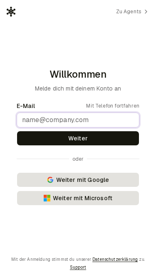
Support (78, 267)
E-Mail (26, 106)
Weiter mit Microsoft (82, 198)
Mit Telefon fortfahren (112, 106)
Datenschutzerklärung (115, 259)
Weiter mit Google (82, 180)
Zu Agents (128, 11)
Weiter (78, 138)
